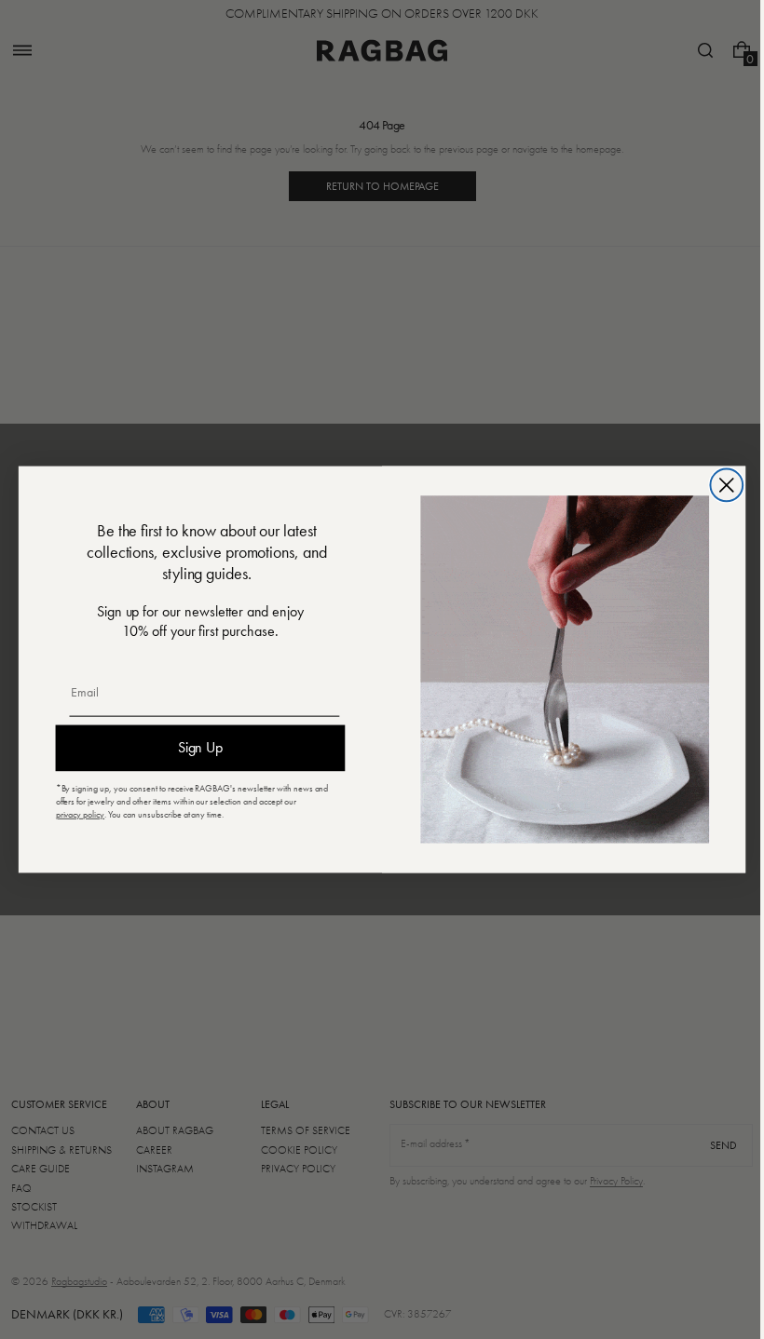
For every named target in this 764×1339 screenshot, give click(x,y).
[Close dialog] (719, 485)
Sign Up (193, 748)
